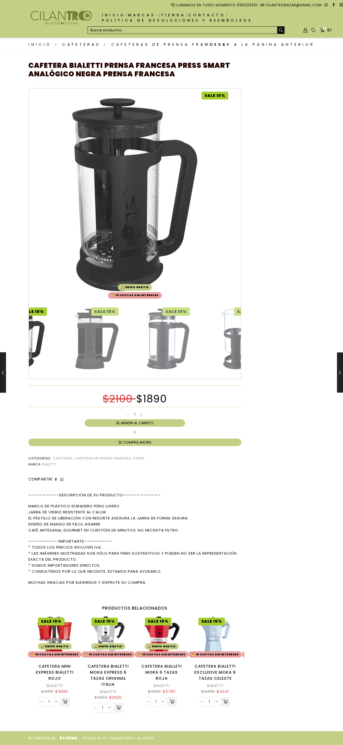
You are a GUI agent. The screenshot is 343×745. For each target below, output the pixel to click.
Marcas (141, 15)
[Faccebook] (333, 5)
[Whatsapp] (326, 5)
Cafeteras (81, 44)
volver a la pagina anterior (260, 44)
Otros (139, 458)
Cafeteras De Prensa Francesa (169, 44)
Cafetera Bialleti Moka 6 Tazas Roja (161, 672)
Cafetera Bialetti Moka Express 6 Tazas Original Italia (108, 675)
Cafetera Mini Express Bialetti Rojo (55, 672)
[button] (65, 702)
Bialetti (49, 464)
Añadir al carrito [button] (67, 637)
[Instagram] (341, 5)
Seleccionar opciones (228, 637)
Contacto (206, 15)
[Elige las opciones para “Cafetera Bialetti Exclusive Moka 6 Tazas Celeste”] (225, 702)
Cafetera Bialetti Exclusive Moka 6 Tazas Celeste (215, 672)
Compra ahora (137, 442)
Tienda (173, 15)
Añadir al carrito (137, 422)
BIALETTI (55, 685)
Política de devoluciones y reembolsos (177, 20)
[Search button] (280, 30)
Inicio (113, 15)
